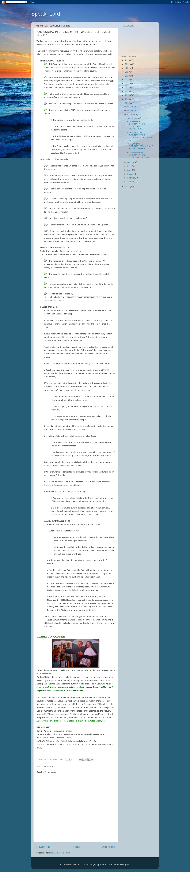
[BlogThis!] (83, 759)
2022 (127, 64)
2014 (127, 95)
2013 (127, 99)
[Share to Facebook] (88, 759)
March (130, 174)
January (131, 182)
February (132, 178)
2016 (127, 88)
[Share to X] (86, 759)
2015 (127, 91)
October (131, 114)
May (129, 166)
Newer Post (43, 846)
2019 (127, 76)
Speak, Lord (45, 14)
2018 (127, 80)
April (129, 170)
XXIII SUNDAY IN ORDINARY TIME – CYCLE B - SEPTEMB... (139, 154)
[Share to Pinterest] (91, 759)
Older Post (108, 846)
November (132, 110)
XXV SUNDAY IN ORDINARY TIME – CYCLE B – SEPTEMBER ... (140, 136)
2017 (127, 84)
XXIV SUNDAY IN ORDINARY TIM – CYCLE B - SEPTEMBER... (140, 146)
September (132, 118)
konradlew (104, 864)
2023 (127, 60)
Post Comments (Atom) (60, 853)
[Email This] (80, 759)
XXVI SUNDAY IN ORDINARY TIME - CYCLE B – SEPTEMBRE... (137, 125)
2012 (127, 103)
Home (76, 846)
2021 (127, 68)
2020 (127, 72)
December (132, 106)
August (130, 162)
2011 (127, 186)
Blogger (125, 864)
